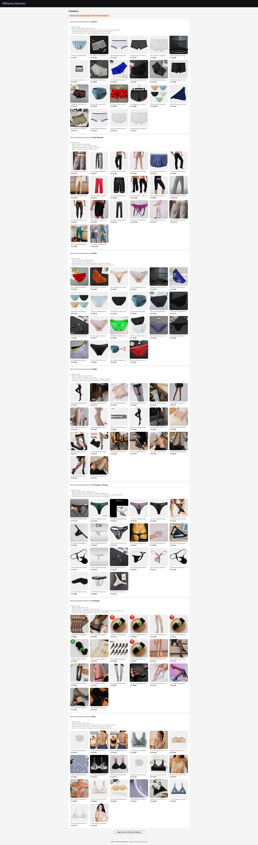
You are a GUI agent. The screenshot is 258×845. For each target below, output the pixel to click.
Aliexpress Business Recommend (138, 841)
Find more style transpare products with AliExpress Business (89, 15)
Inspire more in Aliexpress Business (129, 832)
